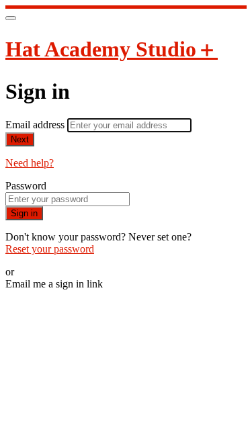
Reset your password (49, 249)
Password (25, 185)
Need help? (29, 163)
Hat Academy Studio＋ (111, 49)
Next (20, 139)
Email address (36, 124)
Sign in (24, 213)
